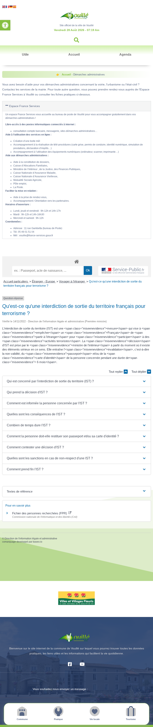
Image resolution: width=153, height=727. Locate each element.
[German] (11, 6)
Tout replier (116, 371)
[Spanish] (15, 6)
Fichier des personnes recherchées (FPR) (40, 513)
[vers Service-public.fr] (123, 271)
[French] (7, 6)
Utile (25, 54)
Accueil (74, 54)
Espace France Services (24, 106)
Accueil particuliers (16, 281)
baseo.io (37, 541)
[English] (4, 6)
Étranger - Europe (44, 281)
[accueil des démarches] (76, 261)
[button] (5, 25)
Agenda (125, 54)
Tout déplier (139, 371)
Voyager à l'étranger (72, 281)
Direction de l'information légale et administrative (31, 538)
